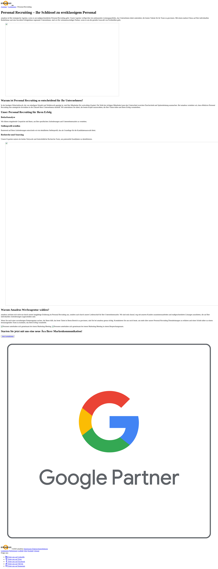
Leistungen (12, 7)
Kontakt (30, 551)
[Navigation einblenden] (13, 5)
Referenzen (13, 551)
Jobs (25, 551)
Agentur (4, 7)
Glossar (36, 551)
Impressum (28, 549)
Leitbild (21, 551)
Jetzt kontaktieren (8, 336)
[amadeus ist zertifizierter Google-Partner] (109, 544)
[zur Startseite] (6, 5)
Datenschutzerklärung (40, 549)
